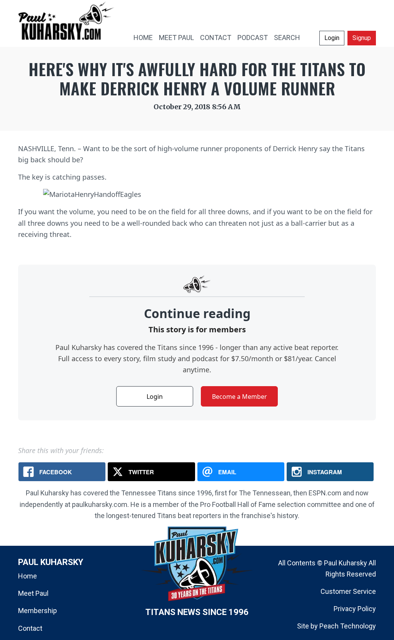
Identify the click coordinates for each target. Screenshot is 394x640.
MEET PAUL (176, 37)
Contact (30, 628)
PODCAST (252, 37)
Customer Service (348, 591)
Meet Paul (33, 593)
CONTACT (215, 37)
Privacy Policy (355, 609)
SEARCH (287, 37)
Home (27, 576)
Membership (37, 611)
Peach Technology (347, 626)
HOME (143, 37)
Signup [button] (361, 38)
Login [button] (331, 38)
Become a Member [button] (239, 396)
